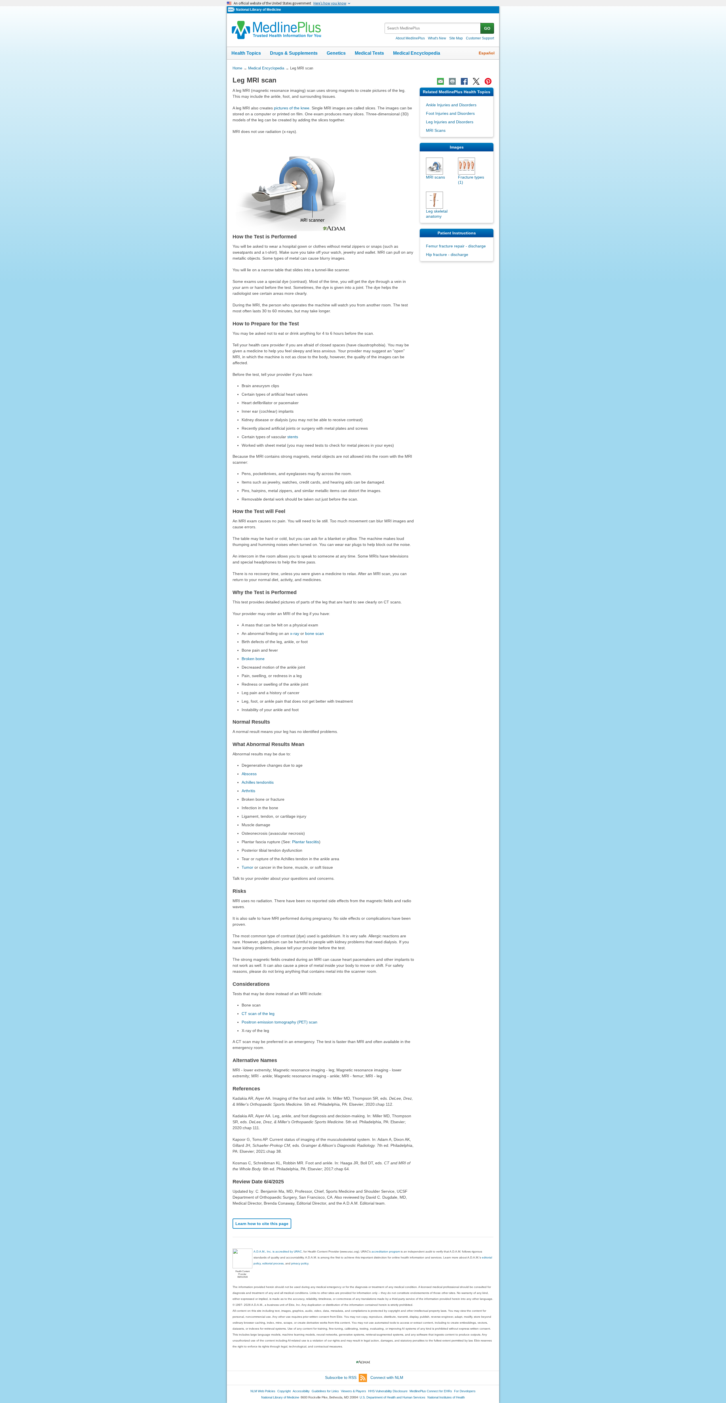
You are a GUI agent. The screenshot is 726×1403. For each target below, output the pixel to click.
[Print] (452, 81)
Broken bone (253, 658)
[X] (476, 81)
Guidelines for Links (325, 1391)
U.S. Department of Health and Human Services (392, 1397)
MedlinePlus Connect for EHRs (431, 1391)
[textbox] (433, 28)
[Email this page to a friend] (440, 81)
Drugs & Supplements (294, 53)
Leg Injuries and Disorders (449, 122)
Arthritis (248, 791)
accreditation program (386, 1251)
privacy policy (299, 1263)
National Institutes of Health (446, 1397)
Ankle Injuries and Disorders (451, 105)
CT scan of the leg (258, 1013)
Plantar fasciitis (305, 842)
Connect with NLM (386, 1377)
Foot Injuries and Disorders (450, 113)
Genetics (336, 53)
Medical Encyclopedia (416, 53)
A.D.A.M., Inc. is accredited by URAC (278, 1251)
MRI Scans (436, 130)
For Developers (465, 1391)
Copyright (284, 1391)
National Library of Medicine (258, 10)
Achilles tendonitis (258, 782)
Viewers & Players (353, 1391)
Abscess (249, 774)
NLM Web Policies (262, 1391)
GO (487, 28)
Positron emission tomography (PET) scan (279, 1022)
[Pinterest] (488, 81)
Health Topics (246, 53)
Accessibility (301, 1391)
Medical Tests (369, 53)
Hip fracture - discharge (447, 254)
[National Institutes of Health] (232, 10)
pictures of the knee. (292, 108)
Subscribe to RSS (340, 1377)
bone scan (314, 633)
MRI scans (435, 177)
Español (487, 53)
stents (292, 437)
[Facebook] (464, 81)
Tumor (247, 867)
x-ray (294, 633)
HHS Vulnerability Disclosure (388, 1391)
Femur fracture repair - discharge (456, 246)
